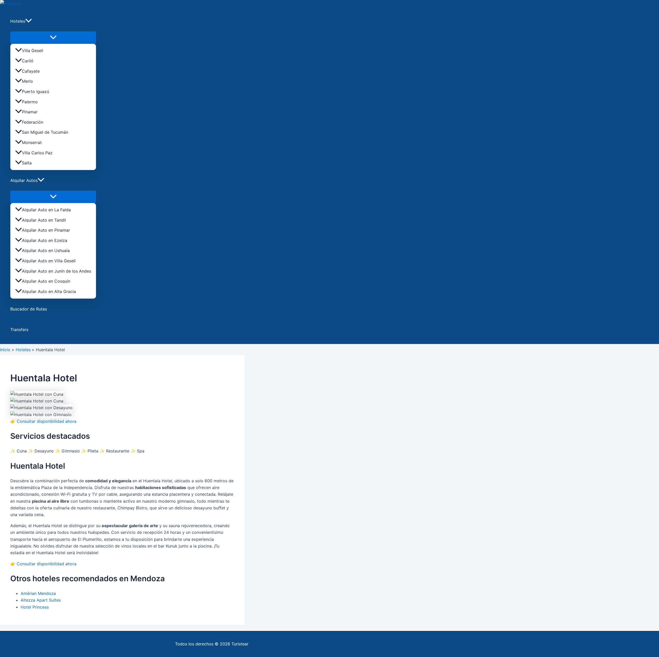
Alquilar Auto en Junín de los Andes (56, 271)
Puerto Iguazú (35, 91)
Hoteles (17, 21)
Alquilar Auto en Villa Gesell (49, 260)
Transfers (19, 329)
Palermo (30, 101)
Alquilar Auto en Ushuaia (46, 250)
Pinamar (30, 111)
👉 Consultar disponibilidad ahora (43, 421)
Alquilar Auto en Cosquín (46, 281)
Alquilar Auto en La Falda (46, 209)
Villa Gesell (32, 50)
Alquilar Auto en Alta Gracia (49, 291)
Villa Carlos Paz (37, 152)
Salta (27, 162)
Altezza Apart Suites (41, 600)
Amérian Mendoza (38, 593)
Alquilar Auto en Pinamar (46, 230)
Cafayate (31, 71)
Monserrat (32, 142)
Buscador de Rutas (28, 308)
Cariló (27, 60)
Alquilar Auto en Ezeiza (44, 240)
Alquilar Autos (24, 180)
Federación (32, 122)
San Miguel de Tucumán (45, 132)
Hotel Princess (35, 607)
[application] (28, 21)
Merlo (27, 81)
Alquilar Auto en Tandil (44, 220)
